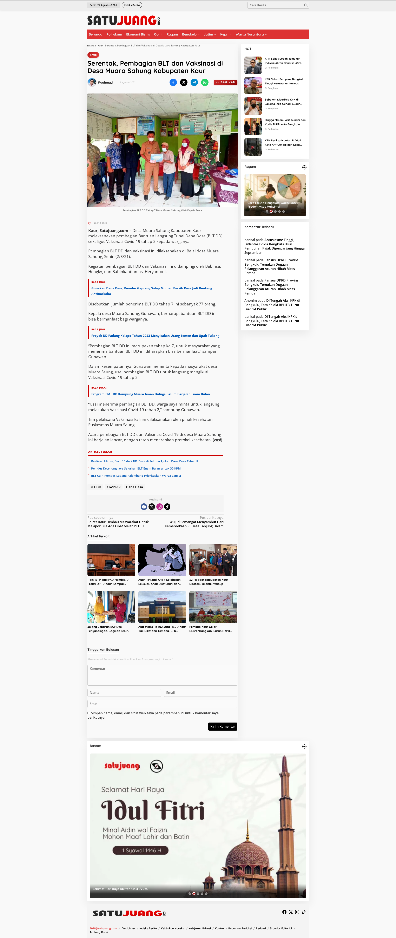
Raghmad (105, 82)
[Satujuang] (124, 20)
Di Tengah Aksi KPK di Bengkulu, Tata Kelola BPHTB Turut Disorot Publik (272, 304)
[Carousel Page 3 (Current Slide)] (275, 211)
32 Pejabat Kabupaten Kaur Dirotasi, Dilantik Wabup (208, 582)
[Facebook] (144, 506)
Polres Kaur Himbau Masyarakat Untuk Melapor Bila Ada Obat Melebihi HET (118, 522)
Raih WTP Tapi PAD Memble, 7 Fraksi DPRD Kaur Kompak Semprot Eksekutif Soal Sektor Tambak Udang (108, 582)
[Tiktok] (167, 506)
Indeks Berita (148, 928)
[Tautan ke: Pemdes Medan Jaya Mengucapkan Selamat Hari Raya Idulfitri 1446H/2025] (198, 825)
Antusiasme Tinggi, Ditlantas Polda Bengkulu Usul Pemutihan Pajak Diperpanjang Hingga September (274, 246)
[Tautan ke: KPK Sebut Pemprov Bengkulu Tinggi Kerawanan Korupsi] (253, 85)
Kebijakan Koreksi (172, 928)
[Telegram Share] (194, 82)
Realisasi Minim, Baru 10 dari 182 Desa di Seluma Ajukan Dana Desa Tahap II (144, 461)
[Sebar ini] (173, 82)
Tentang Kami (99, 932)
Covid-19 (113, 487)
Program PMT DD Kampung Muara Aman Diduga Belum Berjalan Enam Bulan (150, 394)
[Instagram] (159, 506)
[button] (305, 5)
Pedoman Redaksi (240, 928)
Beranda (91, 45)
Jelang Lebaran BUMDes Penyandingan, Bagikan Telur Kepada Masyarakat (107, 629)
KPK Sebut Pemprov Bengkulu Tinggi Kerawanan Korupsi (284, 81)
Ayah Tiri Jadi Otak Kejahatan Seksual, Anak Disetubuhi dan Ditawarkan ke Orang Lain (159, 582)
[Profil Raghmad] (92, 82)
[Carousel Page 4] (279, 211)
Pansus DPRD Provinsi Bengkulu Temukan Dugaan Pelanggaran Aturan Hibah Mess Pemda (271, 266)
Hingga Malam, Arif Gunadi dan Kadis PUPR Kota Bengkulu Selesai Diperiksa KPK (285, 122)
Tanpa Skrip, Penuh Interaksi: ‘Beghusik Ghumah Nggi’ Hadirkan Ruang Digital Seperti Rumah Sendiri (275, 204)
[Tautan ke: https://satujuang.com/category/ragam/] (304, 167)
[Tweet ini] (183, 82)
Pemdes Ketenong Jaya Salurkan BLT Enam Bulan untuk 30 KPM (136, 468)
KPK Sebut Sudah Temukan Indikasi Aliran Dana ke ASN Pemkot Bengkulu (283, 61)
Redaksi (261, 928)
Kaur (100, 45)
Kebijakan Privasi (200, 928)
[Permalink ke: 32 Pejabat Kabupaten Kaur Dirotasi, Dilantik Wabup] (213, 560)
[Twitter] (151, 506)
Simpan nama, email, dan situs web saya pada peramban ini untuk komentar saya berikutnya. (153, 715)
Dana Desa (134, 487)
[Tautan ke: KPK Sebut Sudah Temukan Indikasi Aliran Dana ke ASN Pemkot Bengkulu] (253, 65)
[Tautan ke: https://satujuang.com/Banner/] (304, 746)
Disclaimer (128, 928)
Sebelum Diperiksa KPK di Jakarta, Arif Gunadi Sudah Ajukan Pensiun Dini (282, 102)
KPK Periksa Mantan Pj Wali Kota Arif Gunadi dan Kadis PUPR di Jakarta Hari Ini (283, 143)
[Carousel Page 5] (283, 211)
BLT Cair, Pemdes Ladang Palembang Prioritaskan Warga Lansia (136, 476)
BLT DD (95, 487)
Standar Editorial (281, 928)
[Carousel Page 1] (267, 211)
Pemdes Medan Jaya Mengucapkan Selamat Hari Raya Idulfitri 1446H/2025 (145, 889)
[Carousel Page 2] (271, 211)
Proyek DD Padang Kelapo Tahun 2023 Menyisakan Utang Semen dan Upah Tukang (155, 336)
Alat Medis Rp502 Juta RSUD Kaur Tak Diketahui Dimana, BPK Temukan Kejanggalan (162, 629)
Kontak (219, 928)
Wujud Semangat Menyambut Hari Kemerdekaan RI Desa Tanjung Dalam (194, 522)
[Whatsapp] (205, 82)
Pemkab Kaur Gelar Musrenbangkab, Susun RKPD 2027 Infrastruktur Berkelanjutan (212, 629)
